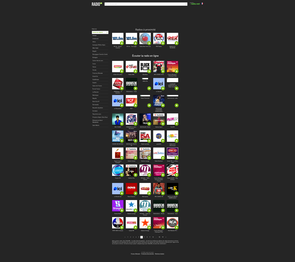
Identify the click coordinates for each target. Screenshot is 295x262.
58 (159, 237)
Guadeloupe (95, 79)
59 (162, 237)
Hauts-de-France (97, 85)
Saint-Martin (95, 125)
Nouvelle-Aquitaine (97, 107)
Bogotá (94, 51)
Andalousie (95, 38)
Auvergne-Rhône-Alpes (98, 45)
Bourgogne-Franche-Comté (99, 54)
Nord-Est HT (95, 101)
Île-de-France (96, 89)
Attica (94, 41)
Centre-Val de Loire (97, 60)
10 (153, 237)
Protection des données (147, 253)
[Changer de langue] (202, 3)
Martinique (95, 95)
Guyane (94, 82)
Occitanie (94, 111)
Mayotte (94, 98)
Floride (94, 70)
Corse (94, 63)
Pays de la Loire (96, 114)
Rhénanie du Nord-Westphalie (97, 121)
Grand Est (95, 76)
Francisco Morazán (97, 73)
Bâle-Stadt (95, 48)
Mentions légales (159, 253)
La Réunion (95, 92)
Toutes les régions (97, 32)
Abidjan (94, 35)
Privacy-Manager (135, 253)
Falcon (94, 67)
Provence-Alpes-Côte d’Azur (100, 117)
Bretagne (94, 57)
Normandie (95, 104)
